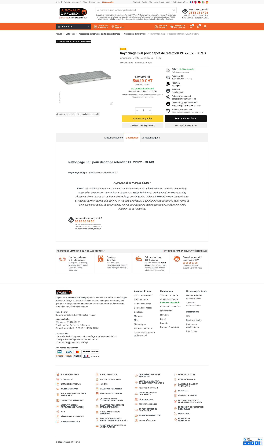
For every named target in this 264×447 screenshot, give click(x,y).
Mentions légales (194, 320)
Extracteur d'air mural (72, 400)
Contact (136, 2)
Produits (67, 26)
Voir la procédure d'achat (186, 125)
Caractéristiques (150, 137)
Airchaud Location (70, 374)
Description (132, 137)
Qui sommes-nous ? (72, 2)
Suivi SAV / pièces (180, 2)
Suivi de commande (162, 2)
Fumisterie (183, 391)
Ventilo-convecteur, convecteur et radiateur (151, 382)
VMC (63, 412)
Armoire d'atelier (186, 379)
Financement (166, 310)
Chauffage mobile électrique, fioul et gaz (111, 399)
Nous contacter (141, 299)
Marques (138, 316)
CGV (188, 316)
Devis (144, 2)
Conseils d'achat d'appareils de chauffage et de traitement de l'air (87, 336)
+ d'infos (188, 79)
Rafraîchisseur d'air (71, 384)
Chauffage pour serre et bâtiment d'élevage (112, 406)
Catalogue (138, 312)
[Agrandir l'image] (111, 104)
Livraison (164, 315)
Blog (85, 2)
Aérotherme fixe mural (111, 394)
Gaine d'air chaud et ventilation (188, 385)
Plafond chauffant (148, 388)
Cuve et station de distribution (148, 410)
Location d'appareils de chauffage (72, 342)
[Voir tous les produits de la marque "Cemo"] (123, 49)
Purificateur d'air (108, 374)
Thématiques (94, 2)
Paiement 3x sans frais (170, 306)
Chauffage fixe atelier (111, 389)
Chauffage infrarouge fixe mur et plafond (113, 426)
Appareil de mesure (187, 396)
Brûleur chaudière (148, 404)
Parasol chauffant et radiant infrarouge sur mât (114, 419)
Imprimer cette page (67, 114)
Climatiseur (66, 379)
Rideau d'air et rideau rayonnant (110, 413)
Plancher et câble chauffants (148, 394)
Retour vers (75, 41)
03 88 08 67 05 (198, 12)
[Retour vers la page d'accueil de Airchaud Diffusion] (73, 12)
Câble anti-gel (146, 399)
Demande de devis (142, 303)
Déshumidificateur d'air (72, 416)
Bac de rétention (147, 420)
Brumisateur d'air (69, 389)
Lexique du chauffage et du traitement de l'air (77, 339)
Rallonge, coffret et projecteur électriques (190, 401)
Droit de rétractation (169, 327)
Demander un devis (185, 118)
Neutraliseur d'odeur (110, 379)
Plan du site (191, 331)
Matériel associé (113, 137)
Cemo (130, 62)
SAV (150, 2)
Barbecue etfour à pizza (184, 419)
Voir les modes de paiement (142, 125)
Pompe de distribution (149, 416)
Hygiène (103, 384)
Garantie (164, 323)
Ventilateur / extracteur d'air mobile (73, 395)
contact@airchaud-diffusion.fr (76, 325)
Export (163, 319)
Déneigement (184, 414)
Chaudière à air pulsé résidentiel (149, 375)
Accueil (59, 2)
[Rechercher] (174, 10)
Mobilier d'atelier (186, 374)
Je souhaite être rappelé (89, 114)
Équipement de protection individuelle (191, 408)
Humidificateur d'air (70, 421)
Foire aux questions (143, 328)
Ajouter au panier (142, 118)
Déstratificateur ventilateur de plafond (72, 406)
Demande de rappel (143, 308)
